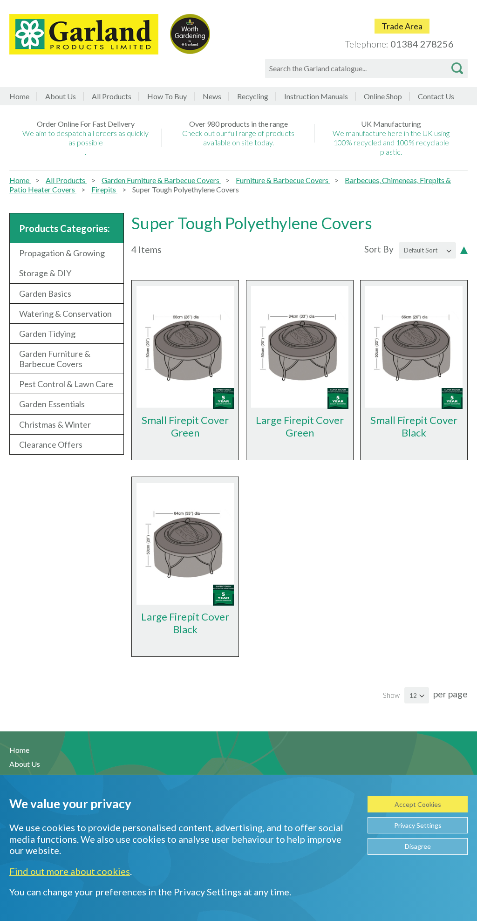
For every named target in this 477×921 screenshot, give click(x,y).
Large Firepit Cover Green (300, 426)
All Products (66, 180)
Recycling (252, 96)
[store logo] (83, 34)
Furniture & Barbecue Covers (283, 180)
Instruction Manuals (316, 96)
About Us (60, 96)
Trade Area (402, 26)
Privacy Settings (418, 825)
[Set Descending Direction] (464, 249)
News (212, 96)
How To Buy (167, 96)
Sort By (379, 249)
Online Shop (383, 96)
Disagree (418, 846)
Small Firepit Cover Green (185, 426)
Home (19, 96)
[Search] (457, 68)
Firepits (104, 189)
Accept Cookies (418, 804)
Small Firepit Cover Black (413, 426)
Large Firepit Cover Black (185, 622)
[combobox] (366, 68)
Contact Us (436, 96)
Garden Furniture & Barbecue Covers (161, 180)
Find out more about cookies (69, 871)
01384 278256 (422, 43)
